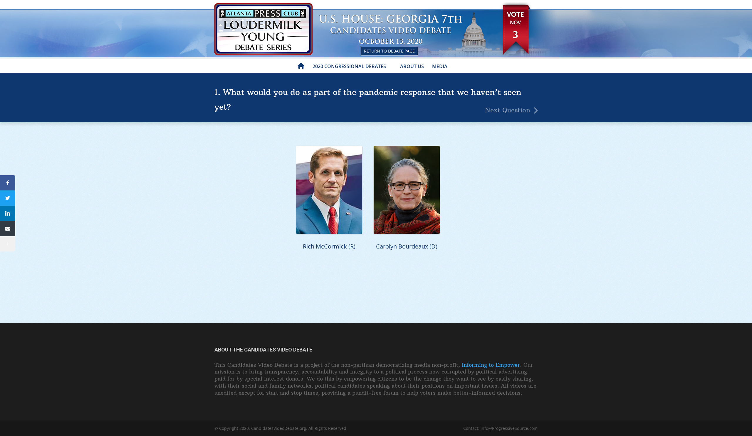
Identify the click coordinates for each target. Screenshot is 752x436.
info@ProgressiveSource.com (509, 428)
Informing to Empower (491, 364)
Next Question (507, 110)
